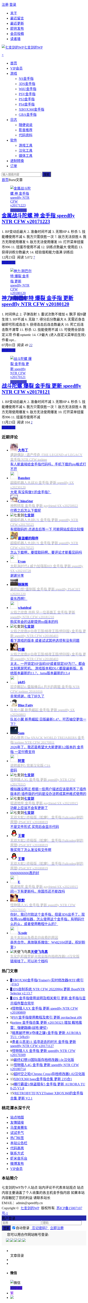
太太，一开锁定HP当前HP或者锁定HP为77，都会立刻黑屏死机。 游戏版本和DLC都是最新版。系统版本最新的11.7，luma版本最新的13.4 (47, 668)
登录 (12, 4)
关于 (13, 13)
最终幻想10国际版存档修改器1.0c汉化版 (44, 1060)
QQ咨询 (16, 1288)
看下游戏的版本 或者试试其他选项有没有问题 (44, 640)
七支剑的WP (30, 1208)
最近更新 (17, 23)
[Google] (20, 1240)
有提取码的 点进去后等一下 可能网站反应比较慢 (47, 529)
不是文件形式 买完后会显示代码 (34, 827)
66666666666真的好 (24, 873)
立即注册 (57, 1228)
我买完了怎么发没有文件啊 (30, 850)
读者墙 (15, 39)
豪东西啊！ (18, 598)
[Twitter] (16, 1240)
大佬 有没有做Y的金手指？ (30, 492)
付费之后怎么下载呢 (25, 510)
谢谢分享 (17, 575)
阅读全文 (8, 262)
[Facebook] (12, 1240)
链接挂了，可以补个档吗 (29, 961)
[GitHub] (24, 1240)
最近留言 (17, 18)
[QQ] (8, 1240)
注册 (5, 4)
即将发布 (17, 28)
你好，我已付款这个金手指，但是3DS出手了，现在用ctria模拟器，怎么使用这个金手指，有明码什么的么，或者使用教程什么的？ (47, 919)
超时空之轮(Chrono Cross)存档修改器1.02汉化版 (49, 1074)
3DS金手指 (18, 210)
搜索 (46, 174)
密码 (13, 770)
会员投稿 (17, 34)
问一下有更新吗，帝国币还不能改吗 (37, 891)
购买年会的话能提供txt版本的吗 (34, 622)
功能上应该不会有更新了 (29, 808)
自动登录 (22, 1228)
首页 (5, 180)
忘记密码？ (39, 1228)
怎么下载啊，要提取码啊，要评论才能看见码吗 (46, 552)
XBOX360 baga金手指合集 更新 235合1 (43, 1079)
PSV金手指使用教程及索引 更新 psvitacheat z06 (47, 1017)
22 (30, 345)
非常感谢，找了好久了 (27, 696)
